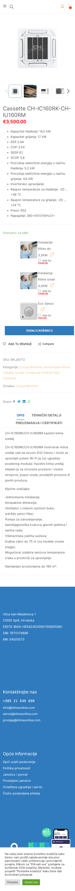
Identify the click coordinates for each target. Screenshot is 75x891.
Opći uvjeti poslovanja (19, 762)
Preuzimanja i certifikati (39, 423)
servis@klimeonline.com (20, 714)
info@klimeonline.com (19, 708)
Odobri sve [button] (31, 882)
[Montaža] (28, 249)
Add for (44, 262)
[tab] (21, 416)
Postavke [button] (12, 882)
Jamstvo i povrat (15, 774)
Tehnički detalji (46, 415)
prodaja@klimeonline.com (21, 720)
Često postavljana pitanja (21, 793)
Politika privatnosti (16, 768)
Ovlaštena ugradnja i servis (22, 787)
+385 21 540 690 (19, 701)
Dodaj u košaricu (39, 330)
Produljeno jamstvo (17, 781)
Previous (8, 48)
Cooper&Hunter (30, 367)
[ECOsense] (28, 311)
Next (67, 48)
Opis (20, 415)
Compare (48, 343)
